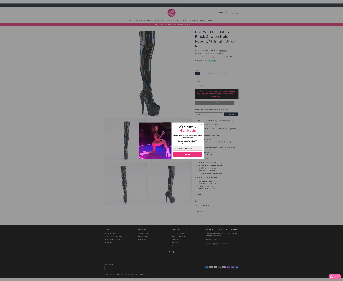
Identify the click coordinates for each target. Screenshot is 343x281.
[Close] (201, 125)
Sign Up (187, 154)
